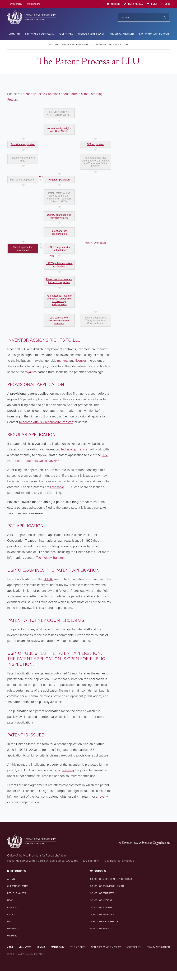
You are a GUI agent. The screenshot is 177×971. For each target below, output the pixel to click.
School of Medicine (101, 900)
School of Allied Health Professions (111, 879)
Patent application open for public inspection (59, 281)
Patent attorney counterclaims (59, 232)
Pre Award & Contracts (39, 33)
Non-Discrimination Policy (106, 947)
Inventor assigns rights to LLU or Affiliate (59, 129)
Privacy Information (158, 947)
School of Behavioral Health (107, 886)
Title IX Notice (77, 947)
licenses (81, 360)
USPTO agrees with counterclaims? (59, 248)
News (10, 900)
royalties (31, 372)
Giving (154, 4)
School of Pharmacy (102, 914)
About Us (14, 33)
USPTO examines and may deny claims (59, 216)
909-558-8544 (91, 860)
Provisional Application (23, 144)
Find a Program (135, 4)
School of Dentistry (102, 893)
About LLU (115, 4)
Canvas (11, 914)
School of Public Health (104, 921)
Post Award (66, 33)
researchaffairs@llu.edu (119, 860)
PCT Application (95, 144)
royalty (103, 796)
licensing (68, 770)
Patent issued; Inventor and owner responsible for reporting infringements (59, 300)
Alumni (11, 879)
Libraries (12, 907)
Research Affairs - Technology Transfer (46, 422)
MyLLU (10, 921)
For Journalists (16, 893)
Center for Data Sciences (154, 33)
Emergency (57, 947)
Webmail (12, 935)
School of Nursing (101, 907)
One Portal (13, 928)
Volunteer (25, 947)
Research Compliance (91, 33)
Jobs (167, 4)
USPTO (48, 579)
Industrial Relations (121, 33)
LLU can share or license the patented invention (59, 320)
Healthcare (33, 3)
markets (62, 360)
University (16, 3)
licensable (57, 487)
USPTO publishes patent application (59, 264)
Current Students (17, 886)
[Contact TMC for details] (95, 242)
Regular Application (59, 179)
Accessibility (134, 947)
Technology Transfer (74, 449)
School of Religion (101, 928)
